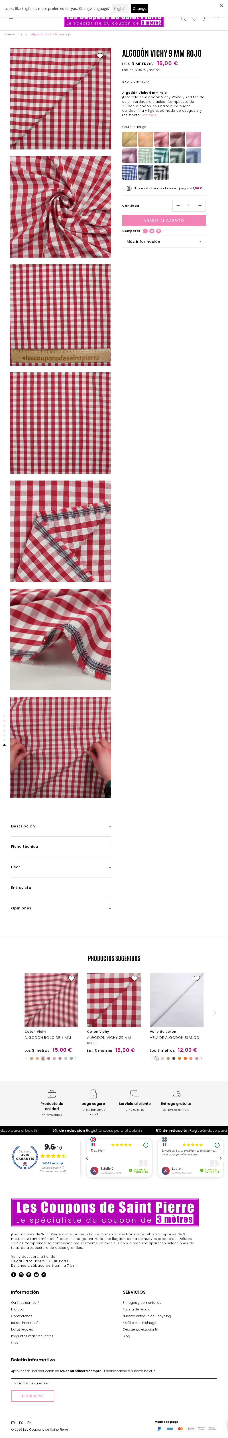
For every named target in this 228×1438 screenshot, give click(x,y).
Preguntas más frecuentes (32, 1336)
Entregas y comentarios (142, 1302)
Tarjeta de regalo (136, 1309)
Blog (126, 1336)
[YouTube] (36, 1275)
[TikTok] (43, 1275)
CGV (14, 1343)
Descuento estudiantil (140, 1329)
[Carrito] (216, 19)
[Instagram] (21, 1275)
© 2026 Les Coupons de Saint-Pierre (39, 1429)
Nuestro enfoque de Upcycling (147, 1316)
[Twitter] (151, 231)
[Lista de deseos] (194, 19)
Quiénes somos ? (25, 1302)
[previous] (14, 1013)
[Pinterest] (158, 231)
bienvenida (13, 34)
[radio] (129, 139)
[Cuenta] (205, 19)
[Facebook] (145, 231)
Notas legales (22, 1329)
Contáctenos (21, 1316)
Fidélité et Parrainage (139, 1322)
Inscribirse (32, 1396)
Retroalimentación (26, 1322)
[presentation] (75, 1058)
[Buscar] (183, 19)
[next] (214, 1013)
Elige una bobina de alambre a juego (168, 188)
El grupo (17, 1309)
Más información (143, 241)
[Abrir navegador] (11, 19)
